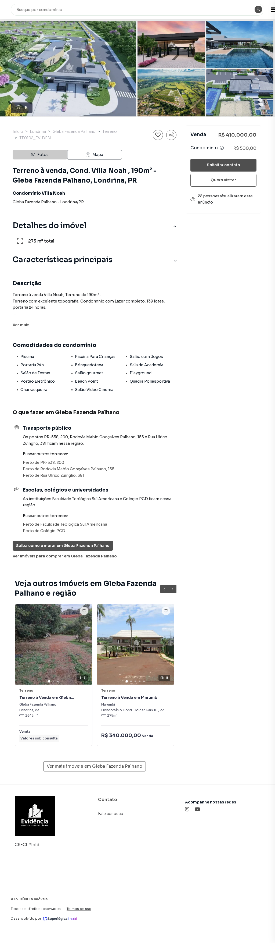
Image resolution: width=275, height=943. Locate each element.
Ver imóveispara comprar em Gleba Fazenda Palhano (65, 556)
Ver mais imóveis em (94, 766)
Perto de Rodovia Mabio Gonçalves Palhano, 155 (68, 469)
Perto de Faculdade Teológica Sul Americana (65, 524)
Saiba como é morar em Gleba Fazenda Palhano (63, 545)
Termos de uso (79, 909)
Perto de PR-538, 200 (43, 462)
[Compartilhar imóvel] (171, 135)
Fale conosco (110, 813)
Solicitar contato (223, 164)
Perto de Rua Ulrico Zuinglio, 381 (53, 475)
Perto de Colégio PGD (44, 530)
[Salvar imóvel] (158, 135)
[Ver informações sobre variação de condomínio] (222, 148)
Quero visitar (223, 179)
